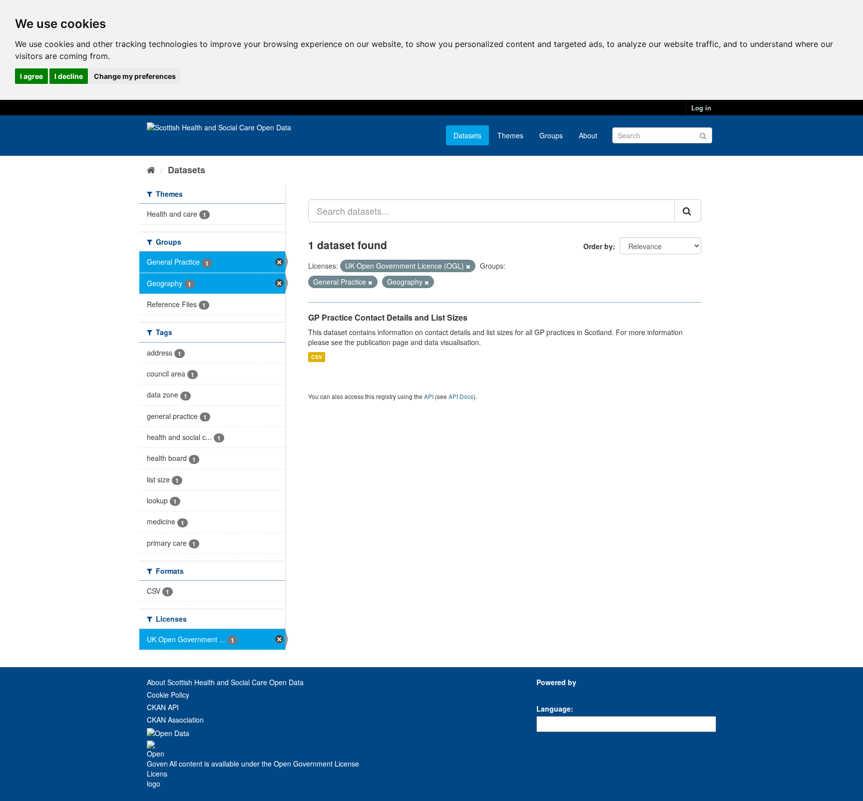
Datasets (467, 135)
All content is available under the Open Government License (263, 764)
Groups (551, 135)
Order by (598, 246)
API (428, 396)
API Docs (460, 396)
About (588, 135)
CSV (316, 357)
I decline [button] (68, 76)
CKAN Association (175, 720)
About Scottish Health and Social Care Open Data (225, 682)
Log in (701, 107)
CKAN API (163, 707)
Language (553, 709)
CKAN (553, 693)
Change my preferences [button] (135, 76)
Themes (510, 135)
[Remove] (468, 266)
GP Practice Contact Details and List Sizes (387, 317)
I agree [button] (31, 76)
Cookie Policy (168, 695)
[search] (687, 210)
